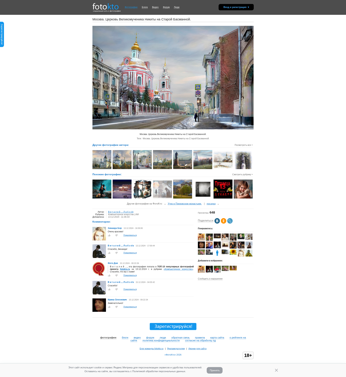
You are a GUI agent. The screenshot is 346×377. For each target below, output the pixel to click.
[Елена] (225, 246)
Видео (155, 7)
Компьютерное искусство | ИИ (123, 214)
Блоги (145, 7)
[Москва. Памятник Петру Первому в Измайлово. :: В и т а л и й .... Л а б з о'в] (243, 168)
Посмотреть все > (244, 145)
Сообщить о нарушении (210, 278)
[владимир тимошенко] (241, 238)
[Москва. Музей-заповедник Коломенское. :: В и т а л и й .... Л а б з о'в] (203, 168)
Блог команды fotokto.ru (151, 348)
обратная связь (180, 337)
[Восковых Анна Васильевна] (201, 254)
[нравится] (109, 235)
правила (200, 337)
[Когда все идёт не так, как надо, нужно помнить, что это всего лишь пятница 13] (223, 198)
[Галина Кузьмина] (248, 239)
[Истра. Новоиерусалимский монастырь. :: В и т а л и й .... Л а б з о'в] (162, 168)
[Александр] (248, 247)
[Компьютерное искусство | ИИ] (102, 198)
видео (137, 337)
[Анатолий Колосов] (217, 247)
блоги (125, 337)
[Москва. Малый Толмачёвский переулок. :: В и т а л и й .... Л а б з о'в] (142, 168)
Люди (176, 7)
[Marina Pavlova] (201, 240)
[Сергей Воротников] (225, 253)
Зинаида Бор (115, 228)
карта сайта (217, 337)
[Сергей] (217, 237)
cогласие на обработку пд (200, 340)
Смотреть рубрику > (242, 174)
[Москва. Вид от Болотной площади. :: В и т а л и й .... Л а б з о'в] (182, 168)
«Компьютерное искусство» (178, 269)
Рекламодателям (176, 348)
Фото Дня (113, 263)
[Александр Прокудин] (209, 254)
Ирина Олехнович (117, 299)
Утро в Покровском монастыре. (185, 203)
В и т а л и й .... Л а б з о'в (120, 212)
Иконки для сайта (197, 348)
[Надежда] (233, 254)
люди (163, 337)
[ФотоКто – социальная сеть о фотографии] (105, 5)
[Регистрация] (2, 46)
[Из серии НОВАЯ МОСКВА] (182, 198)
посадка (211, 203)
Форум (166, 7)
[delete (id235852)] (217, 256)
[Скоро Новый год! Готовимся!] (122, 198)
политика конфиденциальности (161, 340)
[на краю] (203, 198)
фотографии (108, 337)
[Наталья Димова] (233, 269)
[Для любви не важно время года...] (142, 198)
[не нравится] (116, 235)
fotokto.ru (125, 269)
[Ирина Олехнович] (99, 311)
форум (150, 337)
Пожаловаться (130, 235)
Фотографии (131, 7)
